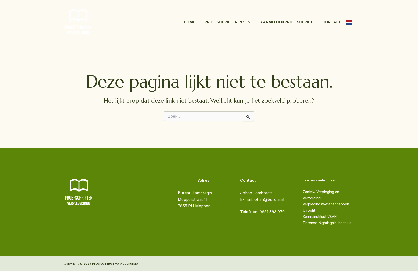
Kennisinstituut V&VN (320, 216)
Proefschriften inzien (227, 22)
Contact (331, 22)
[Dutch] (349, 22)
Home (189, 22)
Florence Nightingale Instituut (327, 222)
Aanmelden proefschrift (286, 22)
